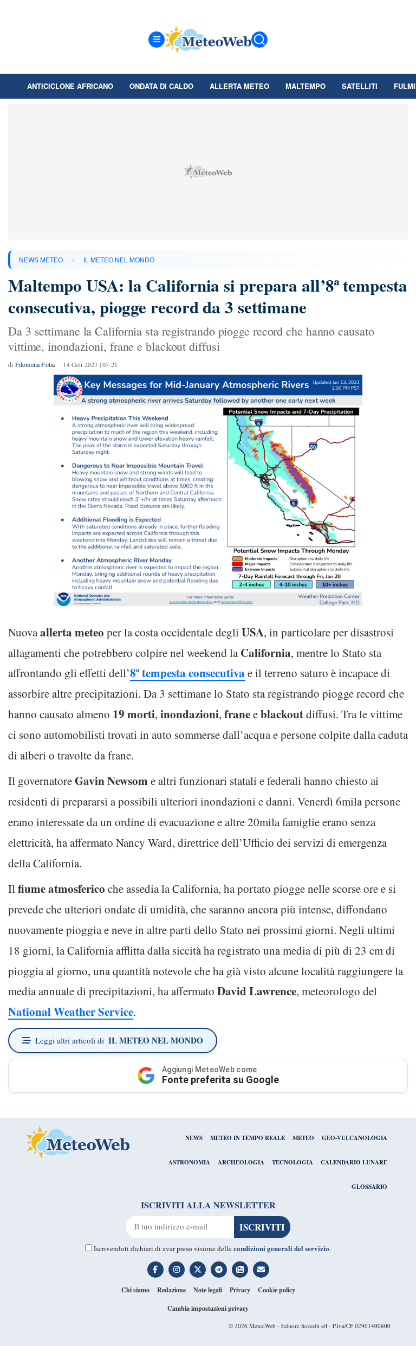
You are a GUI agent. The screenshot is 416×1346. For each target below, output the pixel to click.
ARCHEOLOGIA (241, 1162)
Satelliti (360, 86)
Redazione (171, 1290)
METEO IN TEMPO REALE (247, 1138)
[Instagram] (176, 1269)
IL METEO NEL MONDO (118, 259)
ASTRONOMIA (189, 1162)
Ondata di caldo (161, 86)
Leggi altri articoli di (119, 1040)
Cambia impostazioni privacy (208, 1308)
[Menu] (156, 39)
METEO (303, 1138)
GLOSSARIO (369, 1186)
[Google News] (240, 1269)
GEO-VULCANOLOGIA (354, 1138)
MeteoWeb (262, 1326)
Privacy (240, 1290)
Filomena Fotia (35, 364)
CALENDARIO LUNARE (354, 1162)
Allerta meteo (239, 86)
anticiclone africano (70, 86)
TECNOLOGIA (292, 1162)
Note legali (207, 1290)
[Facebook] (155, 1269)
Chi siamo (135, 1290)
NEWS (194, 1138)
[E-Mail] (261, 1269)
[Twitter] (198, 1269)
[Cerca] (259, 39)
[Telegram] (219, 1269)
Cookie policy (276, 1290)
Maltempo (305, 86)
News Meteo (41, 259)
